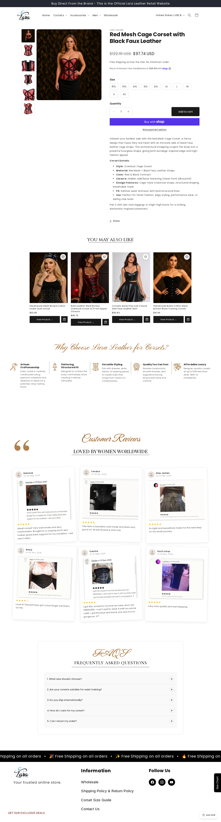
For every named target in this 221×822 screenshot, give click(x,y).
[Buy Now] (64, 319)
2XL (156, 86)
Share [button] (116, 221)
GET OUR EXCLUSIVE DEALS (26, 813)
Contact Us (90, 809)
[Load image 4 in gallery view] (28, 79)
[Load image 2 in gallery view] (28, 50)
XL (166, 86)
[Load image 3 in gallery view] (28, 65)
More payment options (154, 129)
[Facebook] (152, 782)
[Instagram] (162, 782)
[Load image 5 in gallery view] (28, 94)
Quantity (115, 103)
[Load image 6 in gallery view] (28, 108)
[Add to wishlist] (63, 257)
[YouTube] (171, 782)
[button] (59, 15)
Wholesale (89, 782)
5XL (124, 86)
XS (124, 94)
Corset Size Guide (96, 800)
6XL (114, 86)
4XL (135, 86)
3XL (146, 86)
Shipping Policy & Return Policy (107, 791)
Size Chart (217, 782)
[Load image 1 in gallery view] (28, 35)
